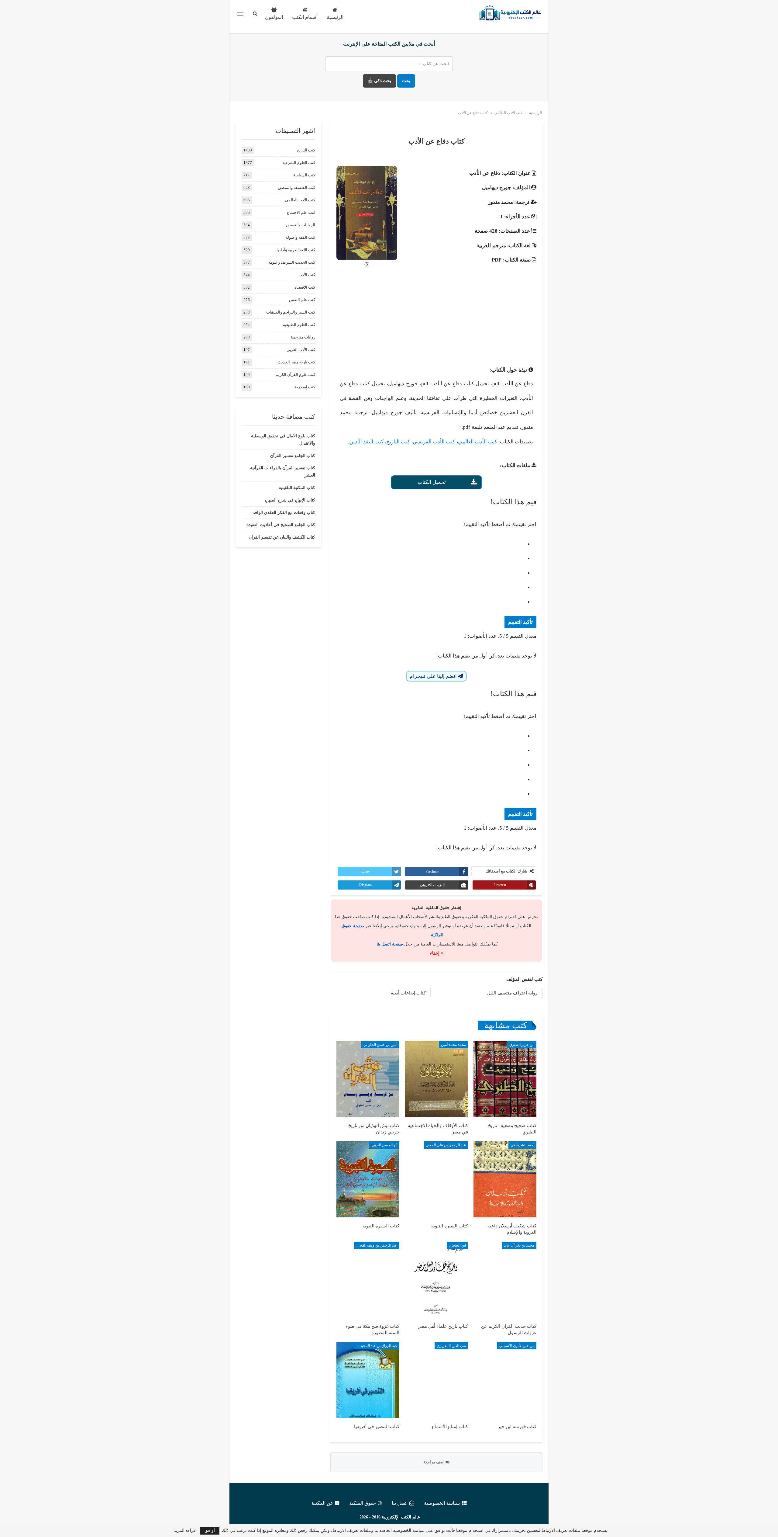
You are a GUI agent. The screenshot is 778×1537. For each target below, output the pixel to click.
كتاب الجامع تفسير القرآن (292, 455)
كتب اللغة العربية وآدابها (296, 250)
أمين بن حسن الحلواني (380, 1045)
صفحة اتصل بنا (390, 944)
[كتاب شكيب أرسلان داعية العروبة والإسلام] (504, 1179)
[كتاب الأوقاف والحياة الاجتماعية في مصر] (436, 1079)
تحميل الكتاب (432, 482)
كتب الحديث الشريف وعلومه (291, 262)
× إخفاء (436, 953)
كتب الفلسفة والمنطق (296, 187)
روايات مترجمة (303, 337)
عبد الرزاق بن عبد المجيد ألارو (375, 1346)
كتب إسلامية (305, 387)
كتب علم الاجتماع (301, 212)
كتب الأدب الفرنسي (434, 442)
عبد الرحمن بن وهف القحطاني (375, 1245)
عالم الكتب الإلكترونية (401, 1517)
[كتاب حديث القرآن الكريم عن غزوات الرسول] (504, 1280)
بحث (406, 80)
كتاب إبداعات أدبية (408, 993)
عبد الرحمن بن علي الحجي (446, 1145)
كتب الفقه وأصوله (300, 237)
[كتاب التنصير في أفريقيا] (367, 1380)
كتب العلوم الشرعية (298, 162)
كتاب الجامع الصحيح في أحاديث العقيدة (280, 524)
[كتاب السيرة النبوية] (436, 1179)
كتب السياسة (304, 175)
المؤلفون (274, 17)
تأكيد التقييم (520, 622)
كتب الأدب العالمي (477, 442)
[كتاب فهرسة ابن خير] (504, 1380)
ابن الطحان (457, 1245)
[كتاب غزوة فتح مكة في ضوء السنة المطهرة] (367, 1280)
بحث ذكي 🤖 (379, 80)
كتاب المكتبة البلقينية (297, 487)
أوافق (210, 1530)
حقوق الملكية (362, 1503)
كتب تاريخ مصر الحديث (296, 362)
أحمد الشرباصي (522, 1145)
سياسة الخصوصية (442, 1503)
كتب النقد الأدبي (366, 442)
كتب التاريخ (398, 442)
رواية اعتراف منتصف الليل (512, 993)
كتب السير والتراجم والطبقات (290, 312)
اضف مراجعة (434, 1462)
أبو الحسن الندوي (384, 1145)
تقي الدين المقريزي (451, 1346)
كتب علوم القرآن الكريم (295, 374)
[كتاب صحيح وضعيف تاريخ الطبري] (504, 1079)
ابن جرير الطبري (521, 1045)
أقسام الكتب (305, 17)
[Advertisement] (436, 317)
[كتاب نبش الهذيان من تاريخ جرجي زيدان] (367, 1079)
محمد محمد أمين (453, 1045)
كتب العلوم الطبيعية (299, 324)
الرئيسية (335, 17)
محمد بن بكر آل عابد (519, 1245)
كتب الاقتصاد (304, 287)
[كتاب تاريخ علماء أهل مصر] (436, 1280)
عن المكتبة (322, 1503)
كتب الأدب (306, 274)
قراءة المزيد (185, 1530)
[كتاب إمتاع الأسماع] (436, 1380)
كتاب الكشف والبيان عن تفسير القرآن (282, 537)
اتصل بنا (400, 1503)
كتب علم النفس (302, 299)
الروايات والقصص (300, 225)
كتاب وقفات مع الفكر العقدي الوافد (284, 512)
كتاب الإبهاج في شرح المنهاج (290, 500)
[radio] (430, 544)
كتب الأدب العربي (301, 349)
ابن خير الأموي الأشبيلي (516, 1346)
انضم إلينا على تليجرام (434, 676)
